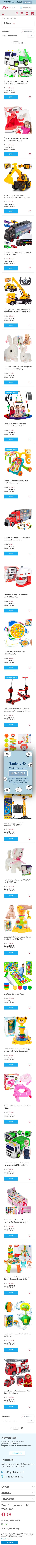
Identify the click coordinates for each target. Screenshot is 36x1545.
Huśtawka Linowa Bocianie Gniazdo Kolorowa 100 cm (15, 425)
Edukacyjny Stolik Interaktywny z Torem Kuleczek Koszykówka (17, 1278)
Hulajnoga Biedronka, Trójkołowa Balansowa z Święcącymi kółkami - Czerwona (17, 710)
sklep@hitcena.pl (15, 1472)
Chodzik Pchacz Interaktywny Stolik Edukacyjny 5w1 (16, 482)
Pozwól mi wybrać (6, 1539)
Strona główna (6, 18)
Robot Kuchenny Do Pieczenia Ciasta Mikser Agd (16, 596)
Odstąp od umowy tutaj (27, 7)
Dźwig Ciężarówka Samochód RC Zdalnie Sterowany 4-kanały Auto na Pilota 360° (17, 311)
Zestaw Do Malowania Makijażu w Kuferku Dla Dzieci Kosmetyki (17, 1221)
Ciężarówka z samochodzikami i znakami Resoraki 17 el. (17, 539)
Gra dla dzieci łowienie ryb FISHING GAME (14, 653)
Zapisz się (17, 1453)
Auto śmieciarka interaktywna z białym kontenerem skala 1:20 (16, 82)
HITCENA (27, 2)
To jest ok (10, 1542)
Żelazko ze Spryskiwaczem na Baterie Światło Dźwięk (16, 139)
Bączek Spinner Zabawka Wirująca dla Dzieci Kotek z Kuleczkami (18, 1050)
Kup (11, 154)
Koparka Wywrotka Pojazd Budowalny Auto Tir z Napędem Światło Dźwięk (17, 196)
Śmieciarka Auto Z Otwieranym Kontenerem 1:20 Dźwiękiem (16, 1164)
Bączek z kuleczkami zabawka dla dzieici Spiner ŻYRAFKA (17, 938)
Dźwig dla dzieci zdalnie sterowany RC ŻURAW (13, 824)
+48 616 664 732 (14, 1476)
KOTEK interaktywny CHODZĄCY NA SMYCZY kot (17, 881)
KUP (11, 97)
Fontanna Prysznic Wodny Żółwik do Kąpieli (17, 1335)
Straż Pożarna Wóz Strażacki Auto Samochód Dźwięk (17, 1392)
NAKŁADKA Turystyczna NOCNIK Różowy (17, 1107)
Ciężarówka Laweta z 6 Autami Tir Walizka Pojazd (17, 254)
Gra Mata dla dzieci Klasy (14, 994)
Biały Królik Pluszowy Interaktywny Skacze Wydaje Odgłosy (18, 368)
